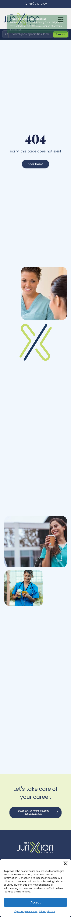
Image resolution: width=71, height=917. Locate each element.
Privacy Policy (47, 911)
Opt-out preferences (25, 911)
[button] (65, 864)
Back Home (35, 164)
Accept (35, 902)
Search (60, 34)
